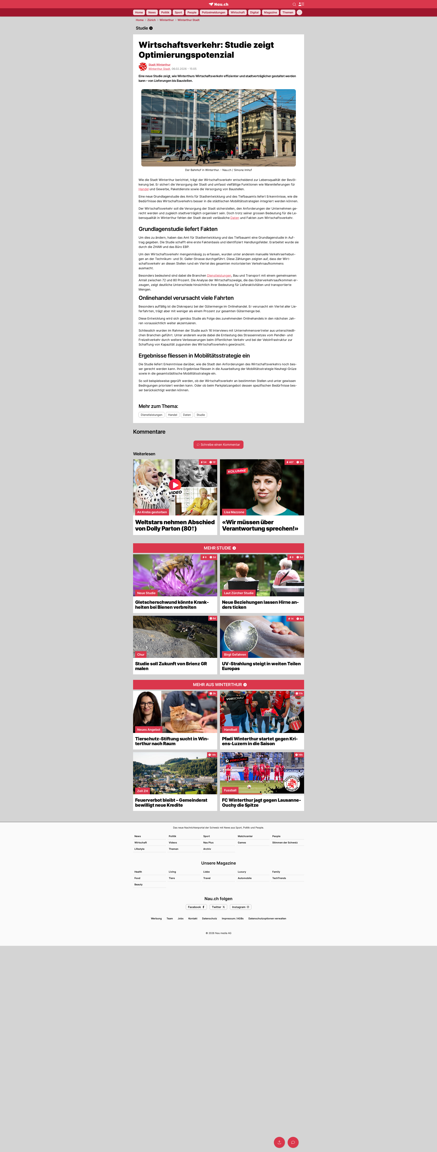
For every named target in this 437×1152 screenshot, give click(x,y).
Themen (173, 848)
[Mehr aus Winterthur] (218, 684)
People (276, 836)
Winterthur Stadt (189, 20)
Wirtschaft (140, 842)
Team (170, 918)
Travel (207, 878)
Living (172, 871)
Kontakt (192, 918)
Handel (144, 189)
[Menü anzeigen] (301, 4)
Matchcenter (245, 836)
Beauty (138, 884)
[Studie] (218, 28)
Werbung (156, 918)
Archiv (207, 848)
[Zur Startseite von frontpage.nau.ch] (218, 4)
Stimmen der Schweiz (285, 842)
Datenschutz (209, 918)
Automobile (245, 878)
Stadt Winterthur (160, 64)
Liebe (206, 871)
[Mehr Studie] (218, 548)
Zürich (151, 20)
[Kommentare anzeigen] (293, 1142)
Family (276, 871)
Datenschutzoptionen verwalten (267, 918)
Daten (234, 218)
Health (138, 871)
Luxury (242, 871)
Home (140, 20)
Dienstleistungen (219, 275)
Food (137, 878)
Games (242, 842)
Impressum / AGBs (233, 918)
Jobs (181, 918)
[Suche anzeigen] (294, 4)
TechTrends (279, 878)
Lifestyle (139, 848)
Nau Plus (208, 842)
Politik (172, 836)
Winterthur (167, 20)
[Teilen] (279, 1142)
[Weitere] (299, 12)
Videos (173, 842)
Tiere (172, 878)
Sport (206, 836)
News (137, 836)
